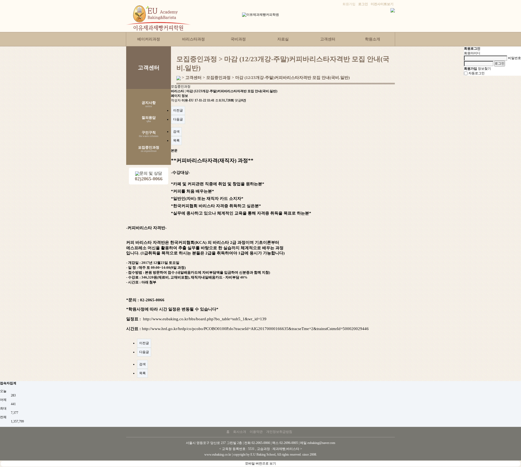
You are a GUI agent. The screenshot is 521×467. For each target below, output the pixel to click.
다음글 (178, 119)
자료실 (283, 39)
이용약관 (256, 432)
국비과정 (238, 39)
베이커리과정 (148, 39)
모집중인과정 (148, 149)
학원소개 (372, 39)
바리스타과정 (193, 39)
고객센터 (327, 39)
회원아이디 (472, 53)
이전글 (178, 110)
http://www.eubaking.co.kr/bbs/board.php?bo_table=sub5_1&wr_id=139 (204, 319)
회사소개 (239, 432)
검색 (176, 131)
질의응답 (149, 119)
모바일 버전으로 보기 (260, 463)
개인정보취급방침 (279, 432)
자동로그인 (476, 73)
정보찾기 (484, 69)
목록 (176, 140)
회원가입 (348, 4)
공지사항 (149, 104)
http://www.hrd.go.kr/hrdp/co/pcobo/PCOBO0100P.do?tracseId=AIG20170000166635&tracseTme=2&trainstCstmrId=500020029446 (255, 329)
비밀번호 (514, 58)
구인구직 (148, 134)
